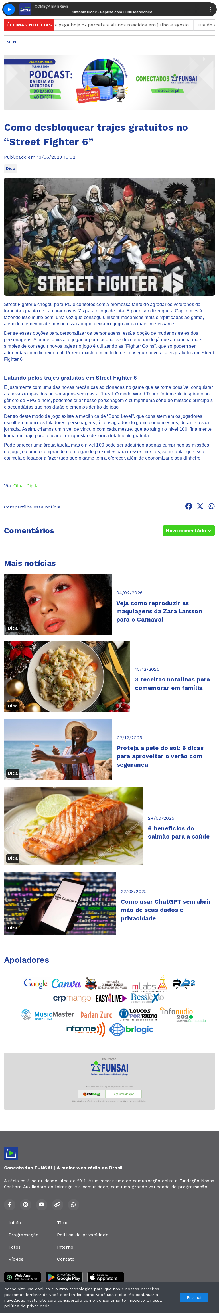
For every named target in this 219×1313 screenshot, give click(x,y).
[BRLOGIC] (131, 1029)
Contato (66, 1259)
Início (15, 1222)
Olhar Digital (26, 485)
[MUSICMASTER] (47, 1014)
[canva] (66, 983)
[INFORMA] (85, 1029)
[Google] (36, 983)
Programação (24, 1234)
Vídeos (16, 1259)
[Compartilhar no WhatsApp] (211, 507)
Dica (10, 168)
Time (63, 1222)
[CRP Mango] (71, 998)
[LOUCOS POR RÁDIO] (138, 1014)
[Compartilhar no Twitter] (200, 507)
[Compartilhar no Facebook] (188, 507)
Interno (65, 1247)
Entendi (194, 1297)
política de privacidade (27, 1306)
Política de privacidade (83, 1234)
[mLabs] (150, 983)
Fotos (15, 1247)
